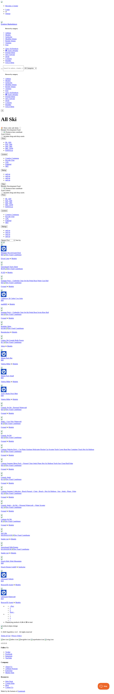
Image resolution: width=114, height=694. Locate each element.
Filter (3, 184)
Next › (12, 612)
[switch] (20, 128)
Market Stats (9, 673)
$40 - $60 (8, 146)
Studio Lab (5, 539)
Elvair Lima (5, 258)
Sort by (18, 240)
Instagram (8, 656)
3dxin (3, 346)
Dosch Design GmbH (8, 567)
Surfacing (21, 567)
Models (14, 258)
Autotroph (21, 691)
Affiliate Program (11, 669)
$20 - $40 (8, 144)
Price (3, 138)
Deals (7, 57)
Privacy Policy (17, 636)
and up (7, 174)
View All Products (11, 49)
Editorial (8, 164)
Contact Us (9, 687)
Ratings (4, 226)
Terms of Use (5, 636)
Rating (4, 170)
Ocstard (3, 286)
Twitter (7, 652)
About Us (8, 667)
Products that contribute (13, 132)
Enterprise (8, 671)
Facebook (8, 654)
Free (6, 45)
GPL (7, 162)
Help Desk (9, 681)
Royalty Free (9, 160)
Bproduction (5, 332)
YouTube (8, 658)
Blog (7, 685)
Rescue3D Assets (7, 585)
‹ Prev (12, 606)
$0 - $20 (8, 142)
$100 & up (9, 150)
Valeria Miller (5, 364)
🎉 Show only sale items (9, 128)
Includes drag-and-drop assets (14, 136)
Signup (7, 14)
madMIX (4, 304)
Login (7, 10)
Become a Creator (11, 6)
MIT (7, 166)
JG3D (3, 272)
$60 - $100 (9, 148)
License (4, 154)
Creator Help (9, 683)
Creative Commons (12, 158)
